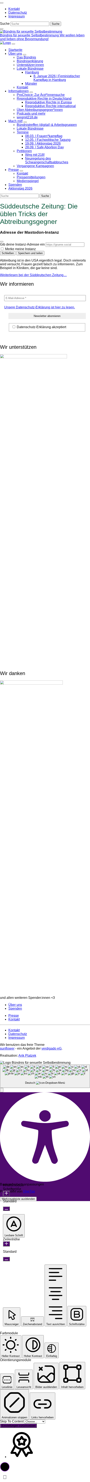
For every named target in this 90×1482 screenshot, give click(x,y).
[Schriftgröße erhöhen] (6, 1193)
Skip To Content (12, 1421)
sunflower (7, 1048)
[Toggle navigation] (1, 3)
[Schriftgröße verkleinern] (6, 1208)
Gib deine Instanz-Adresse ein (22, 244)
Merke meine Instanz (20, 249)
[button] (1, 1090)
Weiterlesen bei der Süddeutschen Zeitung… (33, 275)
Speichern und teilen (30, 253)
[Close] (1, 241)
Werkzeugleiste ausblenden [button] (18, 1198)
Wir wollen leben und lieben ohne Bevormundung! (42, 37)
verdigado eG (51, 1048)
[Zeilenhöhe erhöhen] (6, 1243)
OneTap (29, 1191)
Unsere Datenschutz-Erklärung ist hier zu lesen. (39, 307)
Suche (5, 23)
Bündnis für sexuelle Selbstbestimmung (30, 35)
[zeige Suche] (1, 29)
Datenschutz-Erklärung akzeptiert (41, 327)
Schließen (8, 253)
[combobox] (45, 1076)
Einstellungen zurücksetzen (18, 1425)
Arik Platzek (27, 1055)
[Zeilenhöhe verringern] (6, 1259)
